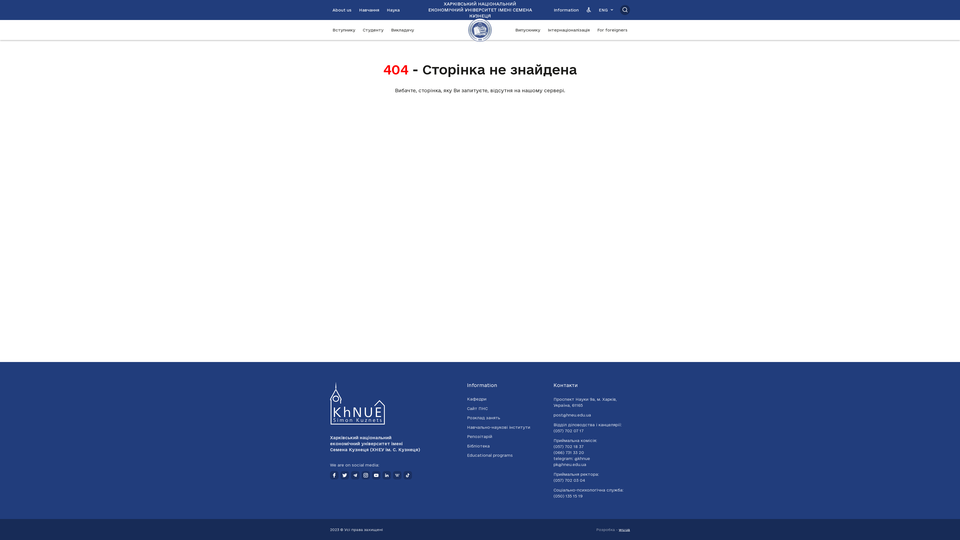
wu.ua (624, 530)
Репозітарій (479, 436)
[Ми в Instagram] (366, 475)
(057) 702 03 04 (569, 480)
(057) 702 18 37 (569, 446)
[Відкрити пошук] (625, 10)
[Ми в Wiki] (397, 475)
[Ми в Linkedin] (386, 475)
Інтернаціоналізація (569, 30)
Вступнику (343, 30)
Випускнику (527, 30)
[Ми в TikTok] (408, 475)
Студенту (373, 30)
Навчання (369, 10)
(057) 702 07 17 (569, 430)
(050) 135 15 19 (568, 496)
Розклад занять (483, 418)
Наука (393, 10)
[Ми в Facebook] (334, 475)
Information (566, 10)
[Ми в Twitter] (344, 475)
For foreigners (612, 30)
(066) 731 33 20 (569, 452)
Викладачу (402, 30)
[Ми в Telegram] (355, 475)
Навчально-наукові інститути (498, 427)
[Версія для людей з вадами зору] (589, 10)
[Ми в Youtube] (376, 475)
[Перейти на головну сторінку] (480, 30)
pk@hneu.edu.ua (570, 464)
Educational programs (490, 455)
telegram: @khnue (572, 458)
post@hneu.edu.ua (572, 415)
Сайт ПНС (477, 408)
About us (342, 10)
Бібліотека (478, 446)
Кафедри (476, 399)
